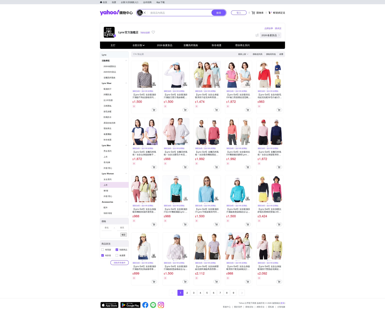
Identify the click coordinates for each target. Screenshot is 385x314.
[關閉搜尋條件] (144, 12)
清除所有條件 (119, 262)
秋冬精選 (216, 45)
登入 (239, 12)
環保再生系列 (242, 45)
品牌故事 (269, 28)
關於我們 (238, 306)
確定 (124, 234)
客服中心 (227, 306)
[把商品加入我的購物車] (154, 110)
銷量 (281, 54)
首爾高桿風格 (190, 45)
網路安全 (261, 306)
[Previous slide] (133, 74)
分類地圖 (281, 306)
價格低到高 (257, 54)
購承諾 (278, 28)
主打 (113, 45)
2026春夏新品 (269, 35)
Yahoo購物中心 (116, 12)
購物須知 (249, 306)
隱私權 (271, 306)
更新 (283, 302)
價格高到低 (271, 54)
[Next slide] (156, 74)
